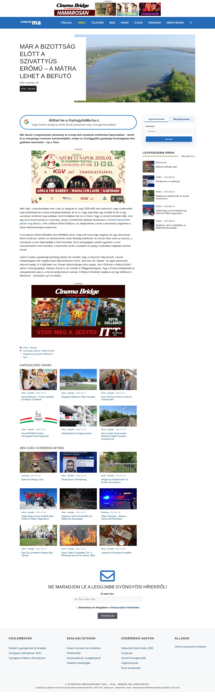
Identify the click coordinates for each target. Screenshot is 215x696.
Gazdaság (28, 351)
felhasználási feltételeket (125, 607)
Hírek (82, 22)
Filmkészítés (74, 653)
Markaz (37, 351)
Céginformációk (129, 663)
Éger (25, 357)
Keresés (169, 139)
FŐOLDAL (66, 22)
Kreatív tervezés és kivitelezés (84, 648)
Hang (119, 198)
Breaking (161, 163)
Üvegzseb (126, 653)
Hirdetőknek (175, 22)
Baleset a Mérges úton (166, 167)
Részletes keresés (181, 119)
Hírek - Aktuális (28, 88)
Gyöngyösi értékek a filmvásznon (27, 658)
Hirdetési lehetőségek (78, 663)
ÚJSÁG (138, 22)
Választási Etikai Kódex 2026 (137, 648)
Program (154, 22)
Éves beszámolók (131, 668)
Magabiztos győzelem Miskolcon (38, 354)
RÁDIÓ (125, 22)
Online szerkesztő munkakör (190, 646)
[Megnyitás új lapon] (78, 177)
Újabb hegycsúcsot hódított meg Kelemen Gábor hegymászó (171, 212)
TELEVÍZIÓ (97, 22)
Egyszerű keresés (156, 119)
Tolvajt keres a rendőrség (168, 181)
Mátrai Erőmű (48, 351)
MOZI (112, 22)
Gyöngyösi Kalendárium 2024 (25, 653)
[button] (191, 22)
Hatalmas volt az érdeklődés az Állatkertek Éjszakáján (171, 226)
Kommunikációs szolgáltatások (84, 658)
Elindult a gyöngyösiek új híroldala (27, 648)
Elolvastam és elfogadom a (109, 607)
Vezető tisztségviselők (133, 658)
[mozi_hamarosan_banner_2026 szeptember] (107, 15)
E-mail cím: (107, 593)
